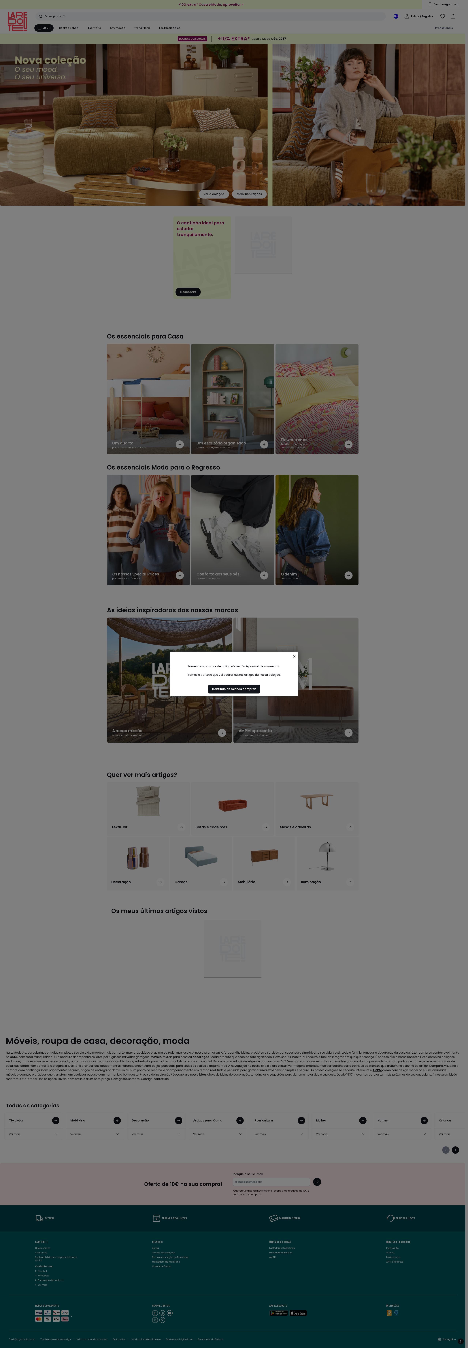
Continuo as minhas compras (234, 689)
